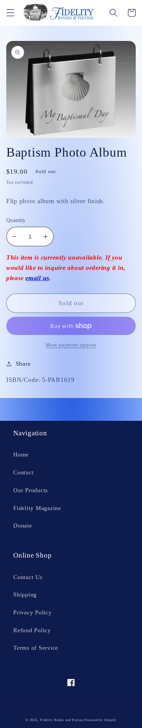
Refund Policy (32, 630)
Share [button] (23, 363)
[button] (10, 13)
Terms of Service (35, 647)
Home (21, 454)
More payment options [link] (71, 344)
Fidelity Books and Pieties (61, 720)
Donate (22, 525)
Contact (23, 472)
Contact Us (28, 577)
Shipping (25, 594)
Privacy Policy (32, 612)
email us (37, 277)
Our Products (30, 490)
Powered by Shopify (100, 720)
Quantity (16, 220)
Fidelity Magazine (37, 508)
